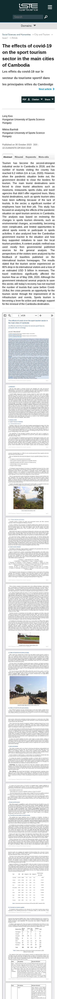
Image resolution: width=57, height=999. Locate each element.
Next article (45, 89)
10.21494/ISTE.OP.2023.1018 (16, 148)
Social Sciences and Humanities (16, 34)
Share (48, 99)
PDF (25, 99)
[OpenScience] (28, 7)
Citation (36, 99)
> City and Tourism (40, 34)
